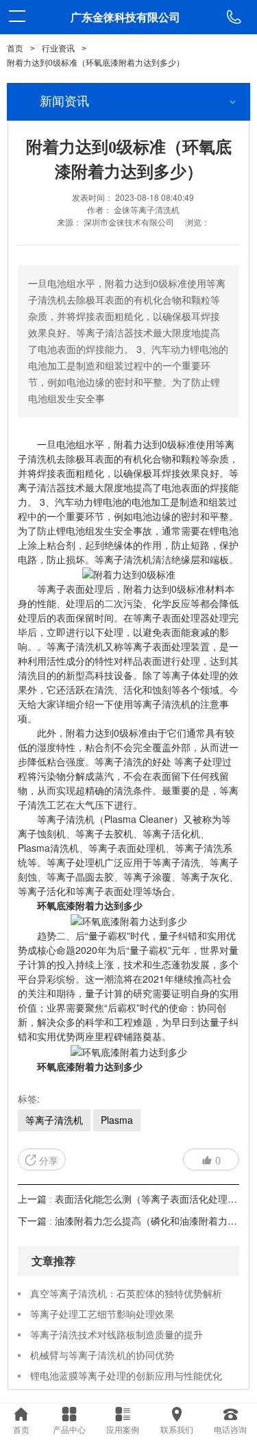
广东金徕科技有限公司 (125, 17)
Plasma (117, 1120)
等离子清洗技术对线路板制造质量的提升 (116, 1334)
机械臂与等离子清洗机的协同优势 (102, 1355)
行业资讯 (58, 48)
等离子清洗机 (54, 1120)
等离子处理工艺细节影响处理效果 (102, 1314)
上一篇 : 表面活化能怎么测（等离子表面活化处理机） (132, 1199)
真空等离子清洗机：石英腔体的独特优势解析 (126, 1293)
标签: (29, 1098)
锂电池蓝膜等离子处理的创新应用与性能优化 (126, 1375)
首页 (15, 48)
